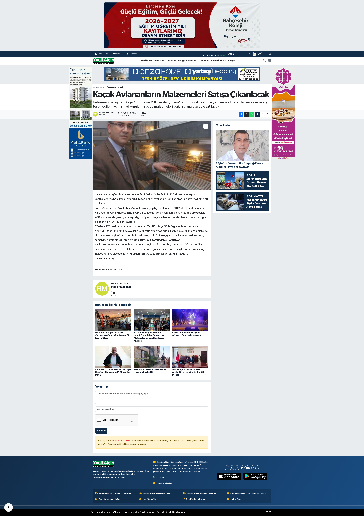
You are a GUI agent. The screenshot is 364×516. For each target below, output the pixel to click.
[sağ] (283, 113)
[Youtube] (247, 467)
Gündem (204, 60)
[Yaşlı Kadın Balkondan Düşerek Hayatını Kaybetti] (152, 357)
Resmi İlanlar (218, 60)
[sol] (80, 113)
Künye (231, 60)
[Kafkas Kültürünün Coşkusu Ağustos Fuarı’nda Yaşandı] (190, 320)
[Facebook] (227, 467)
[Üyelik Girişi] (269, 54)
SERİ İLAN (146, 60)
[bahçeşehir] (182, 25)
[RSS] (257, 467)
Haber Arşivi (236, 499)
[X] (232, 467)
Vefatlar (159, 60)
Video (119, 54)
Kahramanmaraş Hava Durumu (156, 493)
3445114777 (163, 477)
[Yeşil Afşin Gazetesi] (103, 60)
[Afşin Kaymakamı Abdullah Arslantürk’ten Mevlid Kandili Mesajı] (190, 357)
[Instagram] (237, 467)
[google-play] (255, 476)
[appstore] (229, 476)
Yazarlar (133, 54)
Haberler (97, 88)
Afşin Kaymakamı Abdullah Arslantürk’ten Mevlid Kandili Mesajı (188, 372)
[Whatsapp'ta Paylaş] (251, 114)
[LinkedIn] (242, 467)
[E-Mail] (113, 293)
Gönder (101, 431)
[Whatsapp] (252, 467)
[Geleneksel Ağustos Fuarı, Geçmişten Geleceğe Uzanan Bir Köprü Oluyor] (113, 320)
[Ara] (264, 61)
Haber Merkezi (121, 286)
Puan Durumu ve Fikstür (109, 499)
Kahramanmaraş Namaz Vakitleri (201, 493)
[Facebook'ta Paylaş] (241, 114)
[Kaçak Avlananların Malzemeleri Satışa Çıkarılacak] (152, 156)
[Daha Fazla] (257, 114)
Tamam (268, 512)
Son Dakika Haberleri (195, 499)
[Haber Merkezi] (102, 288)
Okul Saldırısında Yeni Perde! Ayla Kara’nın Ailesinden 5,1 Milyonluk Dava (113, 372)
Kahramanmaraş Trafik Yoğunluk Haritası (248, 493)
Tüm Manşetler (150, 499)
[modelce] (182, 74)
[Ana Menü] (269, 61)
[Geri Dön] (8, 507)
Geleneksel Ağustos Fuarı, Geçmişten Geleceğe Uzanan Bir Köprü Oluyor (112, 335)
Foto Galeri (103, 54)
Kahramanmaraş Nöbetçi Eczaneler (115, 493)
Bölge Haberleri (187, 60)
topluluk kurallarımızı (121, 440)
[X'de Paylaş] (246, 114)
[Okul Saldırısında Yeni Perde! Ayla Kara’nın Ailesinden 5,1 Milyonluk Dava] (113, 357)
